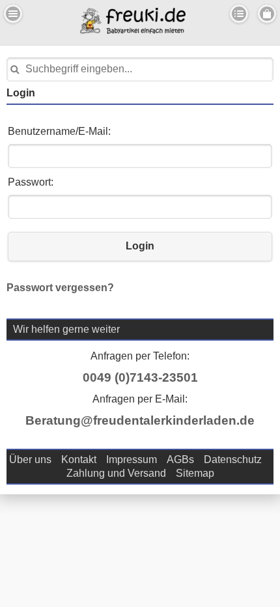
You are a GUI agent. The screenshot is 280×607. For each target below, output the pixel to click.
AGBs (180, 459)
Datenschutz (233, 459)
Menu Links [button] (13, 13)
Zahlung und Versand (116, 473)
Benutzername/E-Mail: (59, 131)
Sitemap (195, 473)
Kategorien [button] (239, 13)
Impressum (131, 459)
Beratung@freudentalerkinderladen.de (140, 420)
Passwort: (30, 182)
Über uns (30, 459)
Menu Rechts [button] (267, 13)
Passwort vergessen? (60, 287)
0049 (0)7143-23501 (140, 377)
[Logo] (133, 30)
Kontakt (78, 459)
